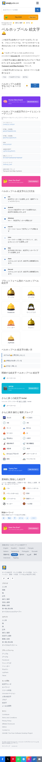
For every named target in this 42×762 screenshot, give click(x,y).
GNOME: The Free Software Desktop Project (17, 733)
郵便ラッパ (28, 498)
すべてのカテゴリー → (9, 645)
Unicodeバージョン (8, 693)
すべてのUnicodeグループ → (11, 612)
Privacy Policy (6, 721)
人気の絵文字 (6, 696)
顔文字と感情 (6, 636)
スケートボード (30, 453)
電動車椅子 (8, 443)
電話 (9, 518)
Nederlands (15, 551)
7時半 (26, 448)
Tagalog (15, 558)
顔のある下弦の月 (11, 453)
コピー (35, 85)
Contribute (5, 714)
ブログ (4, 700)
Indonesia (6, 558)
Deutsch (22, 548)
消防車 (7, 448)
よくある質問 (6, 706)
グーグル (5, 657)
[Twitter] (8, 578)
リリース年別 (6, 690)
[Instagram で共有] (28, 759)
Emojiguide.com (7, 23)
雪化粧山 (8, 438)
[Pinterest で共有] (13, 759)
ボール (21, 518)
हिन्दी (35, 554)
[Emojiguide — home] (10, 3)
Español (14, 548)
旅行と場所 (18, 23)
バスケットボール (30, 488)
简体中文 (6, 554)
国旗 (3, 590)
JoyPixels (5, 672)
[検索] (37, 10)
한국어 (22, 554)
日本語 (14, 554)
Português (25, 551)
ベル (6, 488)
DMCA (4, 727)
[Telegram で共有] (23, 759)
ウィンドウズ (6, 663)
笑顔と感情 (6, 602)
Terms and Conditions (9, 718)
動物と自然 (6, 605)
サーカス (8, 433)
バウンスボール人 (11, 493)
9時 (6, 422)
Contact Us (6, 730)
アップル (5, 654)
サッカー (8, 503)
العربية (29, 554)
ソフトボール (9, 498)
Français (31, 548)
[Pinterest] (12, 578)
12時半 (27, 438)
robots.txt (14, 746)
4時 (26, 422)
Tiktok (4, 675)
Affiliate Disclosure (8, 724)
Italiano (5, 551)
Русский (34, 551)
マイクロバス (29, 458)
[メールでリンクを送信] (39, 759)
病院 (6, 458)
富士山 (27, 428)
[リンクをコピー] (34, 759)
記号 (3, 596)
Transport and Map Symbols (12, 171)
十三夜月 (27, 417)
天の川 (7, 417)
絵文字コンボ (6, 684)
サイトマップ (6, 746)
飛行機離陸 (28, 443)
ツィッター (6, 666)
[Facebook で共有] (2, 759)
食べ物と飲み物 (7, 608)
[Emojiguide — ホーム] (4, 568)
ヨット (7, 428)
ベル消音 (27, 503)
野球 (26, 493)
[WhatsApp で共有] (18, 759)
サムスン (5, 669)
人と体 (4, 587)
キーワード (6, 687)
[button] (21, 123)
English (5, 548)
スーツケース (9, 378)
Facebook (5, 660)
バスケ (33, 518)
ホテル (28, 23)
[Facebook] (4, 578)
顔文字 (4, 703)
